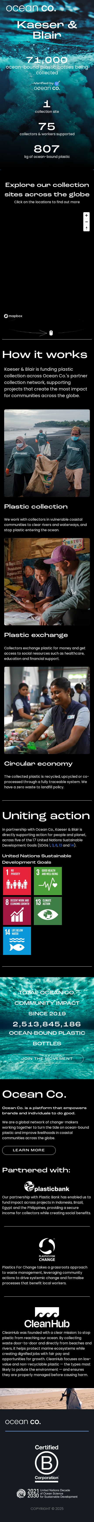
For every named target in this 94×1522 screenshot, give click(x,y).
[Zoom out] (86, 222)
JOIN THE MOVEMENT (47, 1059)
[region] (47, 265)
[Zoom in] (86, 215)
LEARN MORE (29, 1150)
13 (60, 845)
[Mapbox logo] (13, 316)
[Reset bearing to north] (86, 228)
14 (72, 845)
